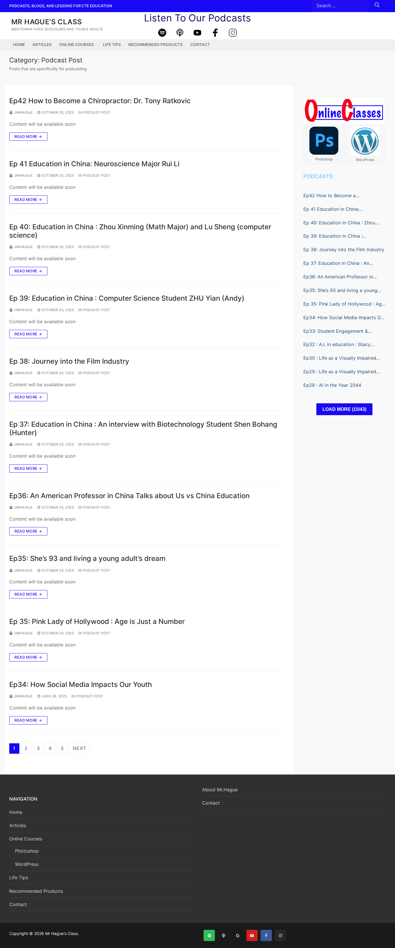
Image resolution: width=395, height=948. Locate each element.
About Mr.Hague (220, 789)
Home (15, 812)
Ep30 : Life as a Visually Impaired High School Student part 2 (339, 358)
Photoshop (27, 851)
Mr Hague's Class (46, 22)
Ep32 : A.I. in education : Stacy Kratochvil (336, 344)
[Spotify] (162, 33)
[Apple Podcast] (180, 33)
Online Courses (25, 839)
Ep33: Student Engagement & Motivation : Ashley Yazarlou (335, 331)
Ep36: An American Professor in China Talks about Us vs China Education (129, 495)
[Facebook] (215, 33)
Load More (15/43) (344, 409)
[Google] (237, 935)
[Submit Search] (377, 6)
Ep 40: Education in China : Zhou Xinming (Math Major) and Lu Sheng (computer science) (140, 231)
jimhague (23, 112)
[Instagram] (233, 33)
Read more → (28, 136)
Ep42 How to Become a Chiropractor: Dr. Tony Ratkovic (100, 101)
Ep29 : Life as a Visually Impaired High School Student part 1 (339, 372)
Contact (18, 904)
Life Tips (18, 877)
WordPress (26, 864)
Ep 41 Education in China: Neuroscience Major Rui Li (94, 164)
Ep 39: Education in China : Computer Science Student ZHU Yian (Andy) (126, 298)
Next (79, 748)
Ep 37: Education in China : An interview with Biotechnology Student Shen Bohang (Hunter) (143, 428)
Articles (17, 825)
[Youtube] (197, 33)
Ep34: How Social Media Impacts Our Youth (80, 684)
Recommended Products (36, 891)
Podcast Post (96, 112)
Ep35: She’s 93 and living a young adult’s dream (87, 558)
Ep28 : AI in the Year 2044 (332, 385)
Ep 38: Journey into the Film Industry (69, 361)
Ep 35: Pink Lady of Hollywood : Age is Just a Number (97, 621)
